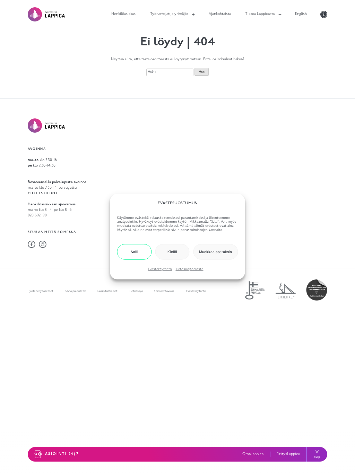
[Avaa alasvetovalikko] (193, 14)
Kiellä (172, 252)
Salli (134, 252)
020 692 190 (37, 215)
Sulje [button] (317, 457)
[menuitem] (168, 14)
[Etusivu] (46, 14)
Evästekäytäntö (160, 269)
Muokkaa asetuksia (215, 252)
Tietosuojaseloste (189, 269)
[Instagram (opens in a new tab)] (42, 244)
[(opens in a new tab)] (31, 244)
